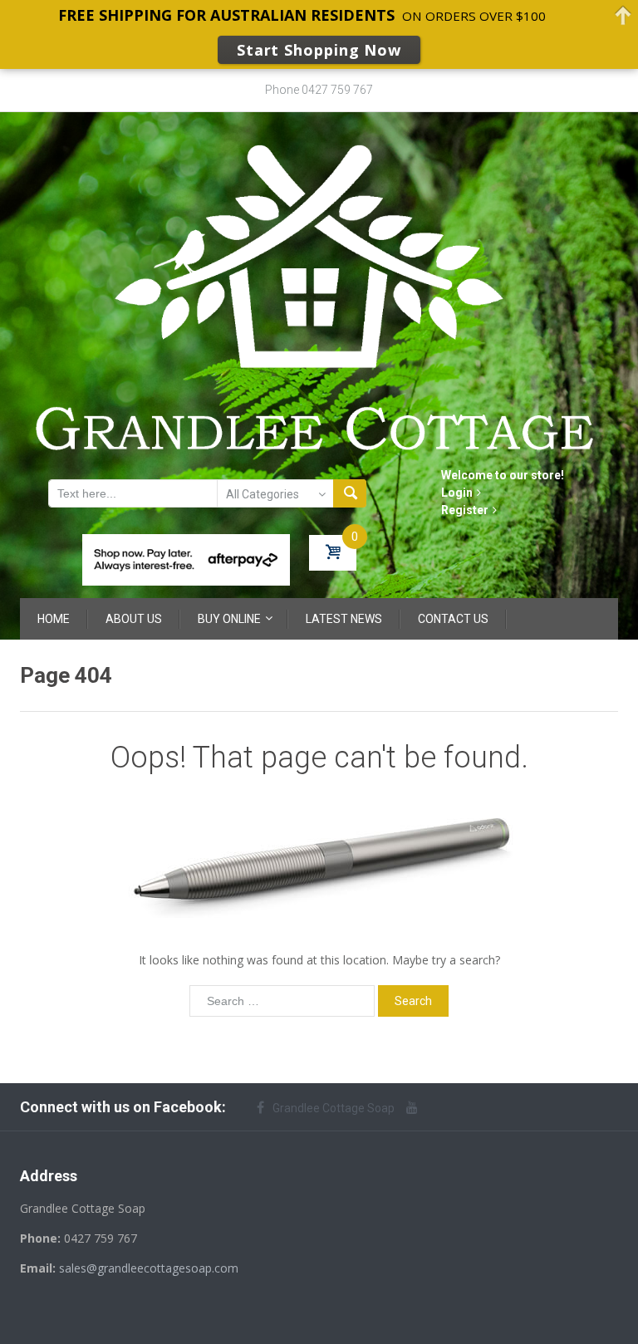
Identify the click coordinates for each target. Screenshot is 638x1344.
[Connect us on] (416, 1107)
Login (457, 492)
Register (464, 510)
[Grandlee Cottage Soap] (319, 295)
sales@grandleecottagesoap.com (148, 1268)
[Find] (349, 493)
